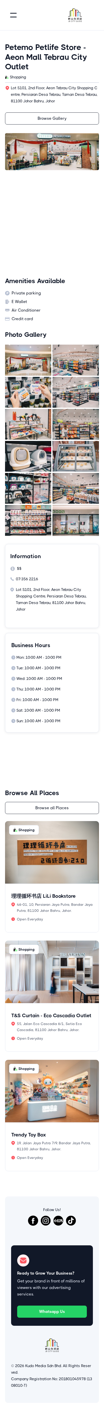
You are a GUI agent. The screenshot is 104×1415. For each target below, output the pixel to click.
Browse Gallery (52, 118)
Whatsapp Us (52, 1311)
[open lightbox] (28, 360)
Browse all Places (52, 807)
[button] (13, 15)
